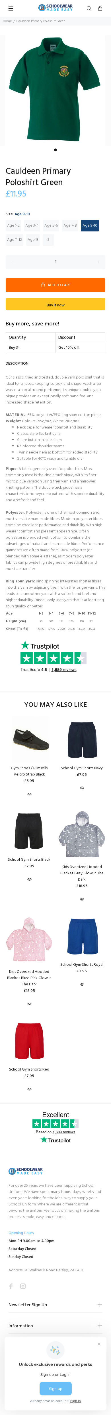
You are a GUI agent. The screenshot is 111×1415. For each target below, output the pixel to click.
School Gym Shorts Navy (82, 768)
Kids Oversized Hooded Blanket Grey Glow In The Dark (82, 873)
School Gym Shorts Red (29, 1069)
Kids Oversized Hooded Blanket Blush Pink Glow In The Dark (29, 978)
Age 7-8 (70, 225)
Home (7, 21)
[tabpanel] (55, 90)
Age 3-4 (32, 225)
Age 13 (33, 240)
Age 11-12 (14, 240)
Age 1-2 (13, 225)
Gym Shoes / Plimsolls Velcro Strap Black (29, 771)
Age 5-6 (51, 225)
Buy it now (56, 305)
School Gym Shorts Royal (81, 965)
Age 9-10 (90, 225)
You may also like (55, 705)
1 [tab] (55, 150)
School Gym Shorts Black (29, 859)
